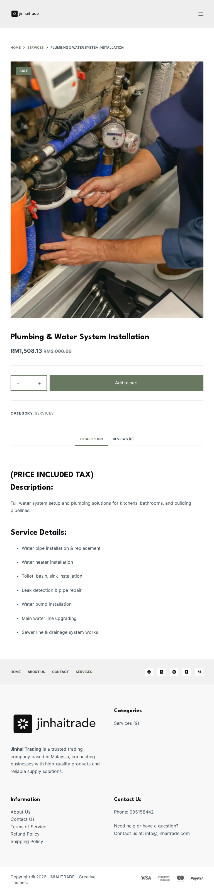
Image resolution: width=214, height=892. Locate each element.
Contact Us (23, 819)
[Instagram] (174, 672)
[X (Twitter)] (161, 672)
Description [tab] (91, 439)
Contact (60, 672)
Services (44, 413)
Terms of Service (28, 826)
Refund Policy (25, 834)
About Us (36, 672)
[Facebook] (149, 672)
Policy (36, 841)
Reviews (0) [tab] (123, 439)
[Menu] (200, 13)
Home (16, 672)
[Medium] (199, 672)
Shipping (20, 841)
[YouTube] (187, 672)
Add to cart (126, 382)
